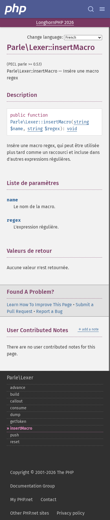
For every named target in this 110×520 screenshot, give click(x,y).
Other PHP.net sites (29, 513)
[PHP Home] (16, 9)
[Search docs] (90, 9)
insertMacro (21, 428)
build (14, 394)
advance (17, 387)
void (72, 128)
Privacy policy (71, 513)
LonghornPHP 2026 (55, 22)
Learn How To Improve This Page (39, 304)
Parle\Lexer (20, 378)
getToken (18, 421)
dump (15, 414)
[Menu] (102, 9)
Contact (48, 499)
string (81, 122)
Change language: (45, 37)
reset (14, 442)
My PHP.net (21, 499)
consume (18, 408)
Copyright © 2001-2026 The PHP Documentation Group (42, 479)
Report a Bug (49, 311)
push (14, 435)
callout (16, 401)
